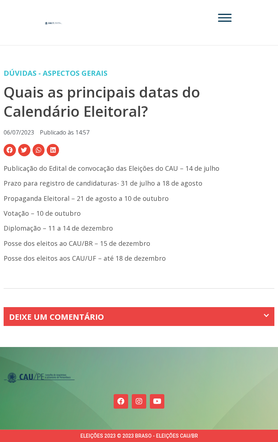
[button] (10, 150)
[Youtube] (157, 401)
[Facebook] (121, 401)
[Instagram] (139, 401)
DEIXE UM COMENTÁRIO (56, 316)
